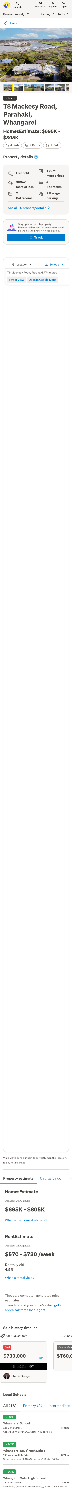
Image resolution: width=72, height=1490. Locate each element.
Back (14, 23)
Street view (16, 280)
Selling (46, 14)
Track (38, 237)
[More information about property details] (36, 157)
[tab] (21, 264)
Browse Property (14, 14)
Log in (63, 6)
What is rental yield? (19, 1277)
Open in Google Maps (42, 280)
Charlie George (20, 1376)
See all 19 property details (27, 208)
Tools (61, 14)
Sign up (53, 6)
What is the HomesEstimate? (26, 1220)
